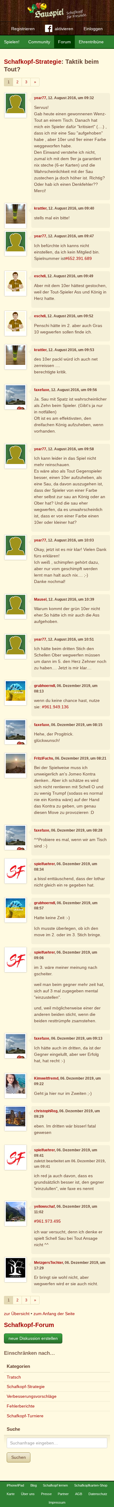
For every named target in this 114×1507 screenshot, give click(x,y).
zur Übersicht (16, 1313)
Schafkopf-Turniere (25, 1415)
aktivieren (64, 28)
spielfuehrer (44, 864)
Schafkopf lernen (55, 1485)
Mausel (40, 599)
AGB (78, 1494)
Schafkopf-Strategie (32, 61)
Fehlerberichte (21, 1406)
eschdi (40, 276)
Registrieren (23, 28)
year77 (40, 98)
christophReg (45, 1111)
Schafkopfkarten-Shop (90, 1485)
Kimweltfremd (46, 1078)
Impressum (57, 1502)
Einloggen (93, 28)
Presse (46, 1494)
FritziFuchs (43, 758)
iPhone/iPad (15, 1485)
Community (39, 41)
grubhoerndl (44, 686)
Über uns (28, 1494)
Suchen (18, 1457)
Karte (11, 1494)
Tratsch (14, 1377)
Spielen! (11, 41)
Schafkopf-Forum (29, 1325)
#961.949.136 (55, 706)
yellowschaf (44, 1206)
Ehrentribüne (91, 41)
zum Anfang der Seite (54, 1313)
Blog (33, 1485)
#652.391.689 (78, 258)
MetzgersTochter (48, 1263)
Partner (63, 1494)
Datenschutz (97, 1494)
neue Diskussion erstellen (33, 1338)
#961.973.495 (47, 1221)
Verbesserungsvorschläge (32, 1396)
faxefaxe (41, 390)
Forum (64, 41)
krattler (40, 208)
